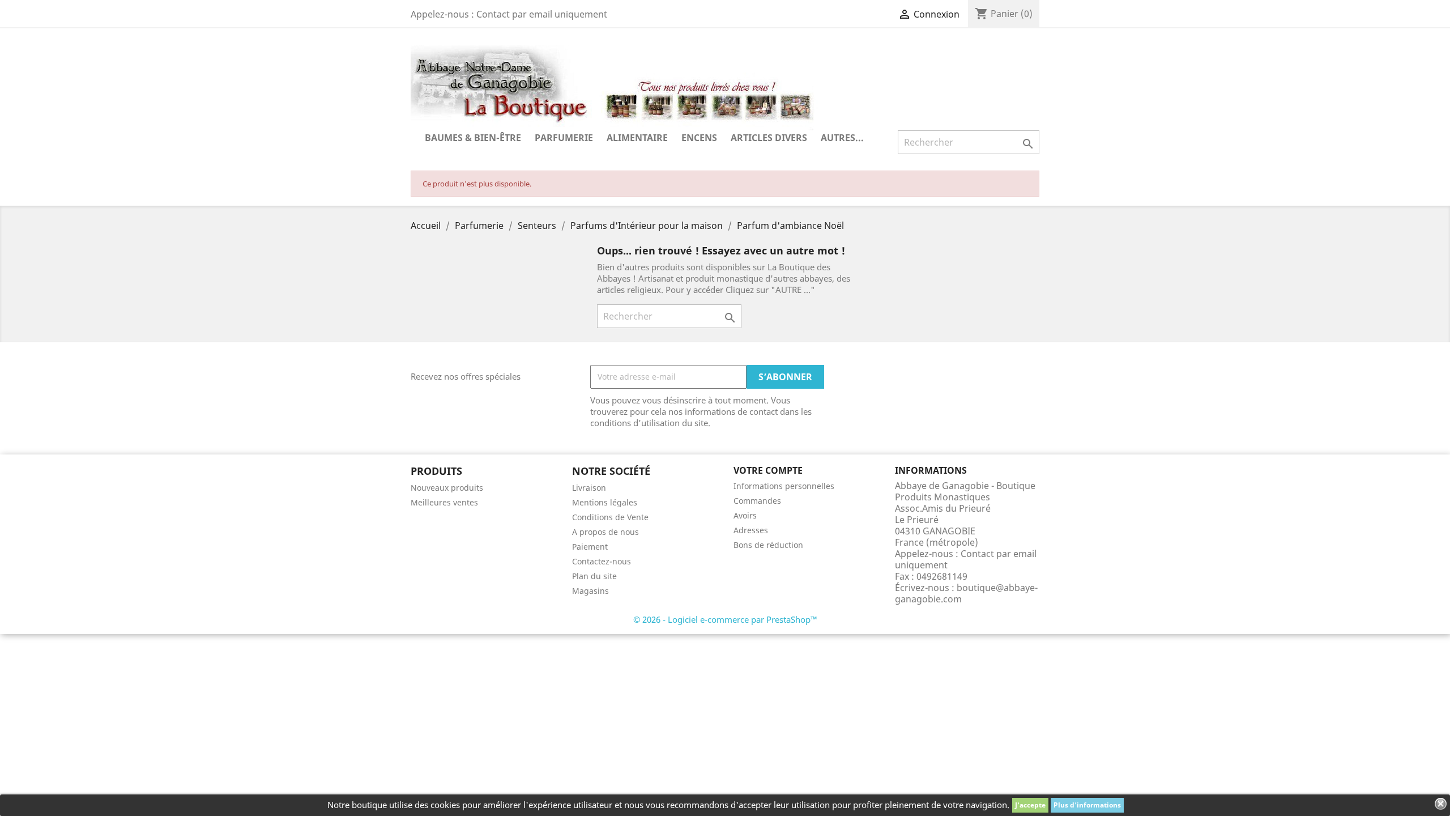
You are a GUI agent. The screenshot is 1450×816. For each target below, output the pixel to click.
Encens (699, 137)
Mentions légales (604, 502)
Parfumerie (564, 137)
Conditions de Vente (610, 517)
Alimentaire (637, 137)
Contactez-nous (601, 561)
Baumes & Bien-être (473, 137)
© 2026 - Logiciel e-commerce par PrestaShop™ (725, 619)
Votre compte (768, 470)
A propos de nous (605, 531)
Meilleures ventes (444, 502)
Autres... (842, 137)
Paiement (590, 546)
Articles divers (769, 137)
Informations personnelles (783, 486)
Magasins (590, 590)
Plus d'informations (1087, 805)
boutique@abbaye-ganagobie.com (966, 593)
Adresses (750, 530)
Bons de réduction (768, 544)
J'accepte (1030, 805)
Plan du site (594, 576)
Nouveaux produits (447, 487)
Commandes (757, 500)
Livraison (589, 487)
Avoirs (745, 515)
